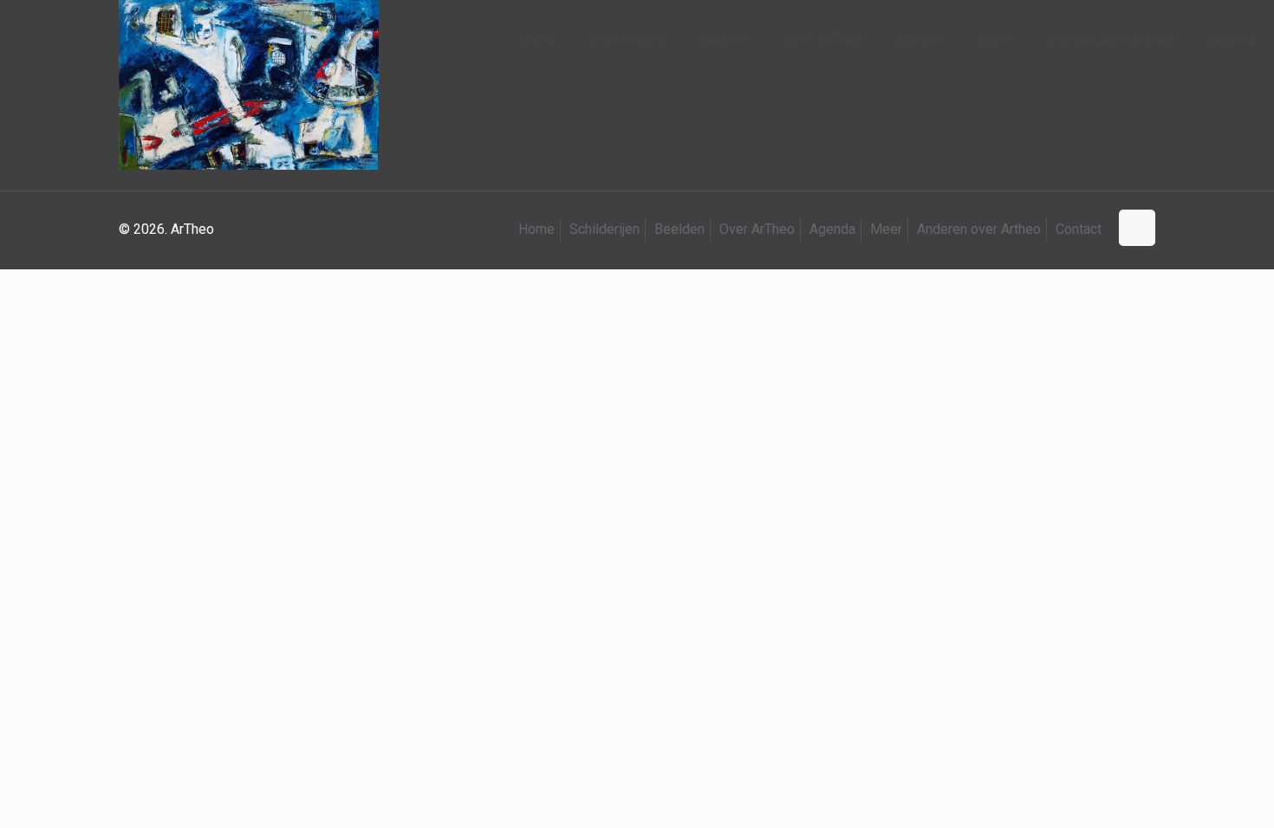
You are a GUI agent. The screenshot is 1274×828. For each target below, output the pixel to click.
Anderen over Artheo (979, 229)
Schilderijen (604, 229)
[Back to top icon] (1137, 228)
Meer (886, 229)
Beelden (679, 229)
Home (536, 229)
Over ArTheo (757, 229)
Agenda (832, 229)
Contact (1079, 229)
